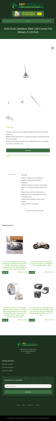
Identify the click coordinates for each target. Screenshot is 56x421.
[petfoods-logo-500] (28, 342)
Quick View (23, 272)
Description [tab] (12, 174)
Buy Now (28, 150)
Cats (32, 155)
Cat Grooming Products (22, 155)
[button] (52, 48)
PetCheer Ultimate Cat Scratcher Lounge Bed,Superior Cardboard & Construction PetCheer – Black (41, 263)
